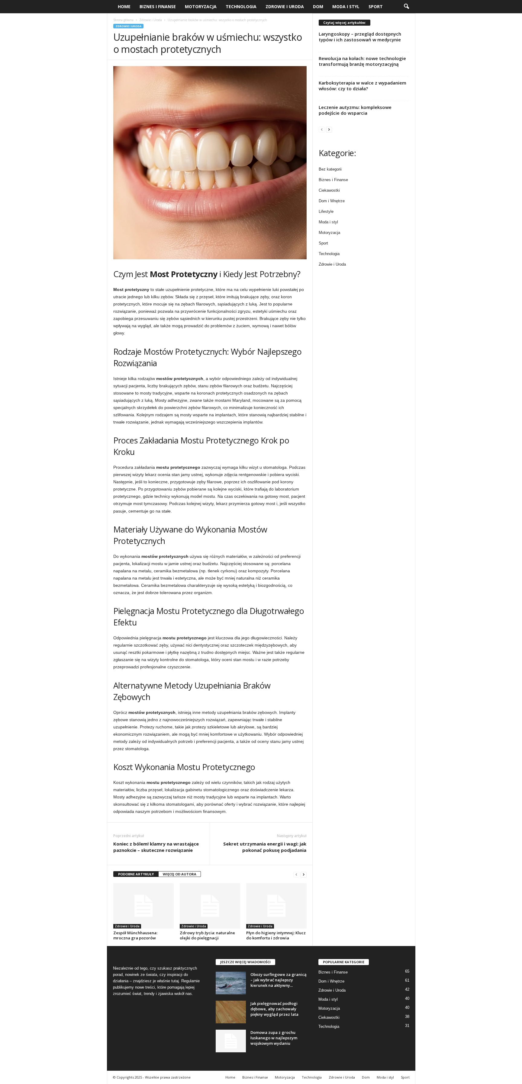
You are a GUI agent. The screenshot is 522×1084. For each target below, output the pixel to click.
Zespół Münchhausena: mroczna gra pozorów (135, 935)
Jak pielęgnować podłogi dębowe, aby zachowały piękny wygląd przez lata (274, 1009)
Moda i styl (345, 6)
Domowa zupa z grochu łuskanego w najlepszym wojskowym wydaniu (273, 1038)
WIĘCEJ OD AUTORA (179, 874)
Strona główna (123, 20)
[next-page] (304, 874)
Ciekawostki (329, 190)
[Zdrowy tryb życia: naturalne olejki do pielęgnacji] (210, 906)
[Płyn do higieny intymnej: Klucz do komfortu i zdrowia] (276, 906)
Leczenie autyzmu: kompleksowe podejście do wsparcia (355, 110)
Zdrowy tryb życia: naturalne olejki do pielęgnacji (207, 935)
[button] (406, 6)
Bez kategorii (330, 169)
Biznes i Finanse (158, 6)
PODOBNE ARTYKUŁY (136, 874)
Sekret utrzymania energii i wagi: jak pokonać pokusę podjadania (264, 847)
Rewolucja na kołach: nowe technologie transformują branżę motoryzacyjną (362, 61)
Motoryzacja (201, 6)
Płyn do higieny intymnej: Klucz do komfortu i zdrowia (276, 935)
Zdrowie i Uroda (285, 6)
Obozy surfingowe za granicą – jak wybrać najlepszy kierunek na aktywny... (278, 980)
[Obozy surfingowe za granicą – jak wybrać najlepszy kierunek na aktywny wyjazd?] (231, 983)
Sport (376, 6)
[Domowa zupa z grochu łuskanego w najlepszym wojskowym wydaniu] (231, 1041)
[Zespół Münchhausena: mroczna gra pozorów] (143, 906)
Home (124, 6)
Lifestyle (326, 211)
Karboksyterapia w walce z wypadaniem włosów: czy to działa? (362, 85)
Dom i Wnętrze (332, 201)
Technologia (241, 6)
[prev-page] (296, 874)
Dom (318, 6)
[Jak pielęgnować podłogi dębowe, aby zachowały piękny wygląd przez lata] (231, 1012)
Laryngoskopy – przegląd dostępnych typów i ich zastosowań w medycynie (360, 37)
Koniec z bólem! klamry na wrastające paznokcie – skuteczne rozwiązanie (156, 847)
